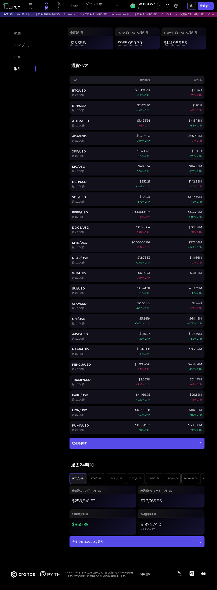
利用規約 (145, 574)
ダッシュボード (95, 6)
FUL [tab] (17, 57)
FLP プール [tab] (23, 45)
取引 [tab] (17, 69)
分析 (46, 6)
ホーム (32, 6)
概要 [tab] (17, 33)
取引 (59, 6)
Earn (74, 6)
